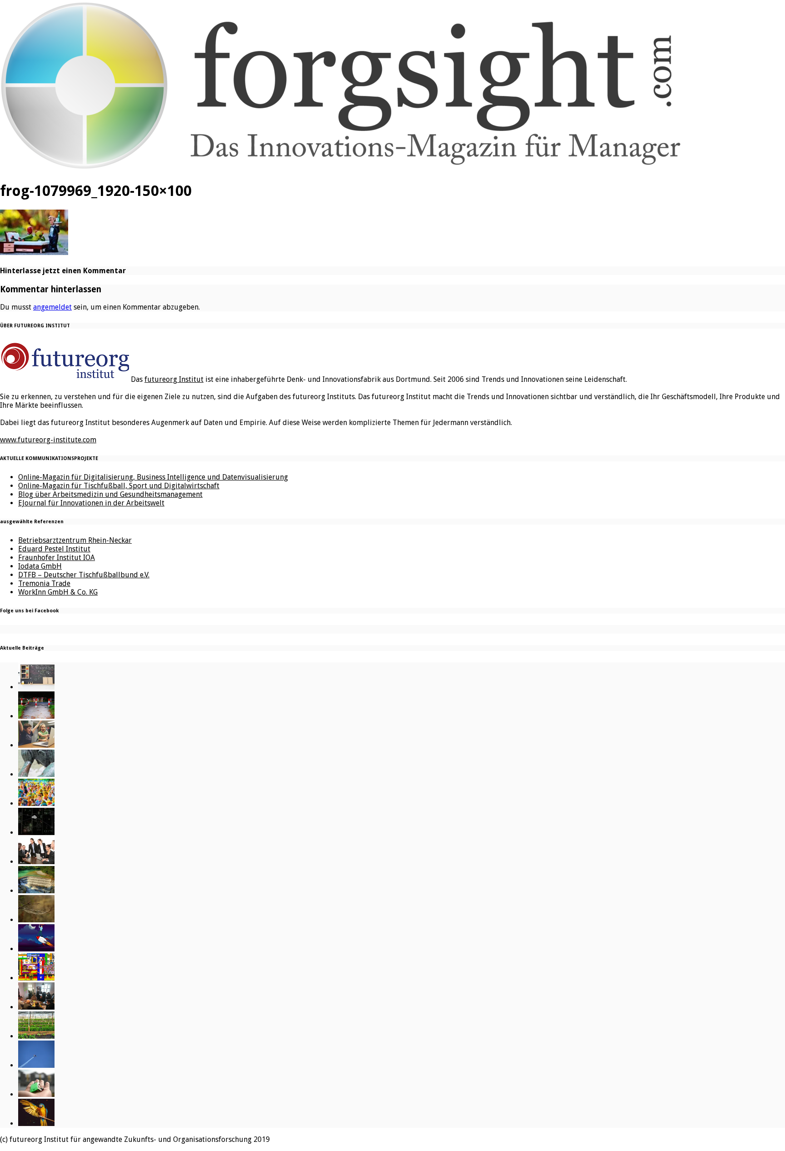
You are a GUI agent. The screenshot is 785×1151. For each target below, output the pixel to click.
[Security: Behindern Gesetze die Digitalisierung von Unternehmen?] (36, 716)
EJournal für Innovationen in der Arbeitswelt (91, 503)
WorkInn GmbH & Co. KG (58, 592)
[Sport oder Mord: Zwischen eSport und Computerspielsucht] (36, 745)
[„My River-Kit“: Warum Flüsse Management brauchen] (36, 890)
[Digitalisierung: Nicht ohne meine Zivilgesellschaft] (36, 803)
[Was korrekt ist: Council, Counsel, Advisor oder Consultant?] (36, 861)
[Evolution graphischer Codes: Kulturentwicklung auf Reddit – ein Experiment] (36, 978)
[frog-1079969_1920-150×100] (34, 252)
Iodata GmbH (40, 566)
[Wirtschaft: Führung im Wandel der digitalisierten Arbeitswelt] (36, 1065)
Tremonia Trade (44, 583)
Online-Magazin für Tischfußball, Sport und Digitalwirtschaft (118, 485)
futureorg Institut (174, 379)
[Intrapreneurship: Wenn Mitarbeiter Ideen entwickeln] (36, 949)
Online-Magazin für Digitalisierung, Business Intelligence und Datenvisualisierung (153, 477)
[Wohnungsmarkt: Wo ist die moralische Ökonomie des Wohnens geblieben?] (36, 1094)
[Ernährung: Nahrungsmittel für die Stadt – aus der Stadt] (36, 1036)
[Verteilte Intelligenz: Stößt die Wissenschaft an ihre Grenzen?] (36, 832)
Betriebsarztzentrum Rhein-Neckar (75, 540)
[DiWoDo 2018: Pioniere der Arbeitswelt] (36, 1007)
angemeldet (52, 307)
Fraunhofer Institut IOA (56, 557)
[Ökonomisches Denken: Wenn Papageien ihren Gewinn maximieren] (36, 1123)
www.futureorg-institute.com (48, 439)
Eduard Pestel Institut (54, 549)
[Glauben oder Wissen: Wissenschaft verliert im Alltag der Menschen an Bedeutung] (36, 774)
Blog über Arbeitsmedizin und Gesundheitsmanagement (110, 494)
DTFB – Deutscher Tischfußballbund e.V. (83, 574)
